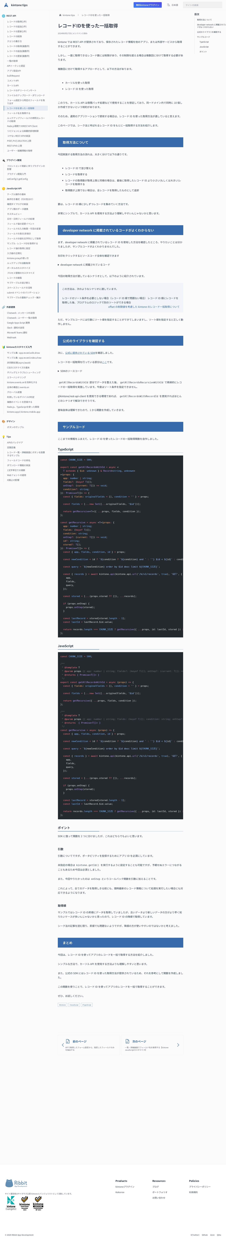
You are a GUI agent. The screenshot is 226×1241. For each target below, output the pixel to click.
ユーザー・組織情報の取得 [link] (19, 150)
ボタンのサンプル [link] (15, 427)
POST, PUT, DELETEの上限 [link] (19, 140)
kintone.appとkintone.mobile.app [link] (23, 411)
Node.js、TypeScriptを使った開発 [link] (23, 406)
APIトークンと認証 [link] (16, 65)
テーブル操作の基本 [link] (16, 194)
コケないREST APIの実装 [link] (18, 135)
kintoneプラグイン (124, 1186)
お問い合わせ (158, 1197)
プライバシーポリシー (200, 1186)
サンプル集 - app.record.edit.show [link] (23, 352)
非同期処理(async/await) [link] (19, 362)
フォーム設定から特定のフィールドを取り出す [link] (26, 102)
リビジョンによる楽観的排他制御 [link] (23, 130)
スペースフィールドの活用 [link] (19, 287)
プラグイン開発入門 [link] (16, 173)
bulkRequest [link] (13, 75)
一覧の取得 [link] (12, 60)
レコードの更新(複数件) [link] (18, 55)
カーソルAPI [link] (13, 85)
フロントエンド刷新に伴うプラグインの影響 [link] (26, 167)
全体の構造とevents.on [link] (18, 387)
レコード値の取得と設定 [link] (18, 248)
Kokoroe (119, 1192)
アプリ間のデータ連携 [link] (17, 208)
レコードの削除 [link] (14, 36)
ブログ (155, 1186)
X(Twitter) (195, 1235)
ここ (104, 362)
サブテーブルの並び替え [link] (18, 282)
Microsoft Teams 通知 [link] (17, 332)
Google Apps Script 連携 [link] (18, 322)
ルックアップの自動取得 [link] (18, 263)
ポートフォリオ (159, 1192)
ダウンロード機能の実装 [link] (18, 465)
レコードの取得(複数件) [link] (18, 46)
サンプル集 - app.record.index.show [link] (24, 357)
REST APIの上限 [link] (14, 145)
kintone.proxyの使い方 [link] (18, 258)
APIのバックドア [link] (15, 442)
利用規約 (193, 1192)
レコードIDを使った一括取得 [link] (20, 108)
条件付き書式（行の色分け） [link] (20, 199)
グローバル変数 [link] (14, 392)
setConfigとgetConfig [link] (17, 178)
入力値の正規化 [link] (14, 253)
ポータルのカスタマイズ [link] (18, 267)
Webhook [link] (11, 337)
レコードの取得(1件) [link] (16, 21)
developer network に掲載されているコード (85, 264)
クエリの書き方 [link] (14, 41)
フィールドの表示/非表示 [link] (19, 233)
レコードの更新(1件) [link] (16, 31)
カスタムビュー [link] (14, 213)
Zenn (212, 1235)
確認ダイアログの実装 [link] (17, 204)
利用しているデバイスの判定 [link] (20, 397)
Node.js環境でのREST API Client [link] (22, 126)
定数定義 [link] (11, 447)
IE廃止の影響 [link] (13, 479)
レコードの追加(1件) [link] (16, 26)
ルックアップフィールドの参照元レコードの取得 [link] (26, 119)
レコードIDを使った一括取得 (96, 15)
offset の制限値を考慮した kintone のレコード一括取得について (144, 306)
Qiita (219, 1235)
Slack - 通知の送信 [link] (15, 327)
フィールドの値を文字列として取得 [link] (24, 238)
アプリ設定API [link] (14, 70)
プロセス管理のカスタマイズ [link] (20, 272)
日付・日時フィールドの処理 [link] (20, 218)
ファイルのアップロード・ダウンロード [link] (26, 95)
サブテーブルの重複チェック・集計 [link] (23, 297)
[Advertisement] (120, 1018)
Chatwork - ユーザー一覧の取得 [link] (22, 317)
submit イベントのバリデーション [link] (23, 292)
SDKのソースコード (71, 371)
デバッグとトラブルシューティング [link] (23, 372)
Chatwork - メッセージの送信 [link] (21, 312)
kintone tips (69, 15)
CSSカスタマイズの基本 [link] (18, 367)
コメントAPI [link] (13, 80)
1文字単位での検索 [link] (16, 470)
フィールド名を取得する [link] (18, 113)
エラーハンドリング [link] (16, 377)
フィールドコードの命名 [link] (18, 460)
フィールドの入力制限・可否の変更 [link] (24, 228)
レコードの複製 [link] (14, 277)
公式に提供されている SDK (80, 353)
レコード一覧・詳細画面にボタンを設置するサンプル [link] (26, 454)
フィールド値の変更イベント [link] (20, 223)
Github (205, 1235)
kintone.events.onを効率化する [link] (22, 382)
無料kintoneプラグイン (147, 4)
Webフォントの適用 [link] (16, 475)
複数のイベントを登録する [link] (19, 401)
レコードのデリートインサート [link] (21, 90)
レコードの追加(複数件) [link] (18, 51)
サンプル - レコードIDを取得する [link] (22, 243)
